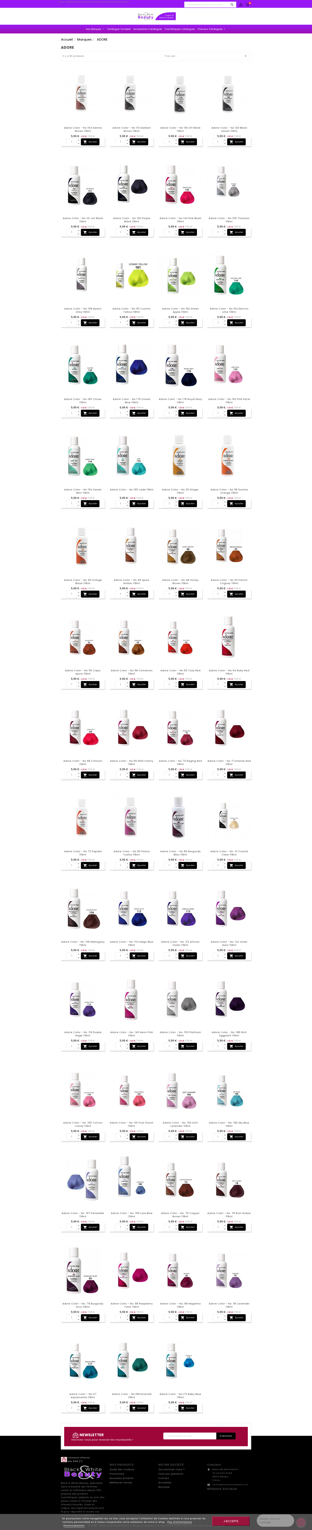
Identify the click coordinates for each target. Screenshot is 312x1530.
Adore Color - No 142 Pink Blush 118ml (180, 219)
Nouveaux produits (122, 1478)
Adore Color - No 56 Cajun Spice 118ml (83, 672)
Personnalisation (74, 1525)
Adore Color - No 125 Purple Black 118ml (131, 219)
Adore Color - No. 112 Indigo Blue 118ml (131, 943)
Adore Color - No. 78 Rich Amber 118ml (229, 1214)
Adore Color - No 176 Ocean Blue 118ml (131, 400)
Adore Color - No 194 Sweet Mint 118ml (83, 491)
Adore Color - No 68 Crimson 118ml (82, 762)
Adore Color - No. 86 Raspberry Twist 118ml (132, 1305)
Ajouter (90, 142)
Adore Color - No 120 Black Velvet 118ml (229, 129)
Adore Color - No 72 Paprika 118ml (83, 853)
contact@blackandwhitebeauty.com (230, 1484)
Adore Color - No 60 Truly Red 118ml (180, 672)
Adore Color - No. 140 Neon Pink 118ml (131, 1034)
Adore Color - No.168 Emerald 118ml (131, 1395)
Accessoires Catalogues (147, 29)
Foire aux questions (170, 1473)
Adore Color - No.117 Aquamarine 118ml (83, 1395)
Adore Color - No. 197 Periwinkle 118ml (83, 1214)
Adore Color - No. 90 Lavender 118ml (229, 1305)
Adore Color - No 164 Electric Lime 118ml (229, 310)
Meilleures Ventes (121, 1482)
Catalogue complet (119, 29)
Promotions (117, 1473)
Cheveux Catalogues (211, 29)
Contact (163, 1478)
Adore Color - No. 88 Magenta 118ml (180, 1305)
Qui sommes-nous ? (171, 1469)
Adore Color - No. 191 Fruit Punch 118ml (131, 1124)
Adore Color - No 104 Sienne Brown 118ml (83, 129)
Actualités (164, 1482)
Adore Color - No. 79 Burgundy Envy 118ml (82, 1305)
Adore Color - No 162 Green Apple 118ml (180, 310)
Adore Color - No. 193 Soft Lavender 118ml (180, 1124)
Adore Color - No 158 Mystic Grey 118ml (83, 310)
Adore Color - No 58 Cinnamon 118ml (132, 672)
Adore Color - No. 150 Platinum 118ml (180, 1034)
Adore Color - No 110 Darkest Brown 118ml (131, 129)
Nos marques (95, 29)
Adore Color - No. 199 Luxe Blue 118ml (132, 1214)
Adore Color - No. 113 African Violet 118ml (180, 943)
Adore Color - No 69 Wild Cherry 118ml (131, 762)
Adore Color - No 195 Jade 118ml (131, 489)
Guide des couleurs (122, 1469)
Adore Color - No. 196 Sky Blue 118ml (229, 1124)
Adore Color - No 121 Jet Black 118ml (83, 219)
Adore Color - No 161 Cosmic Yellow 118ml (131, 310)
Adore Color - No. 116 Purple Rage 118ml (83, 1034)
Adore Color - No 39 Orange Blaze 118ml (83, 581)
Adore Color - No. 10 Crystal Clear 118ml (229, 853)
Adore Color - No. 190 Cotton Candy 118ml (83, 1124)
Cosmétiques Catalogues (180, 29)
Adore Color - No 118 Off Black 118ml (180, 129)
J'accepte (230, 1521)
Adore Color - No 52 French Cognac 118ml (229, 581)
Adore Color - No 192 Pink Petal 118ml (229, 400)
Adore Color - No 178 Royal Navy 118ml (180, 400)
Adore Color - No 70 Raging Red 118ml (180, 762)
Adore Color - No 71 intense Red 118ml (229, 762)
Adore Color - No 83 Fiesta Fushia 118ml (132, 853)
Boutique (164, 1487)
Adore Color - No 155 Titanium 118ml (229, 219)
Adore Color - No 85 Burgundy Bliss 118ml (180, 853)
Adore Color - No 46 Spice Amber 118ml (131, 581)
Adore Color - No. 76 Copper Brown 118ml (180, 1214)
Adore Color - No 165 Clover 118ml (83, 400)
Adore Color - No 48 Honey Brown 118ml (180, 581)
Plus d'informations (179, 1522)
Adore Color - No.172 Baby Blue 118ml (180, 1395)
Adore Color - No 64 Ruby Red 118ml (229, 672)
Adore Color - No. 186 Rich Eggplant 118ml (229, 1034)
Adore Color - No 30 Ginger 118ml (180, 491)
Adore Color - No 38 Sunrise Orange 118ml (229, 491)
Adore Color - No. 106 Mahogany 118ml (83, 943)
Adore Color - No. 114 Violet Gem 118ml (229, 943)
